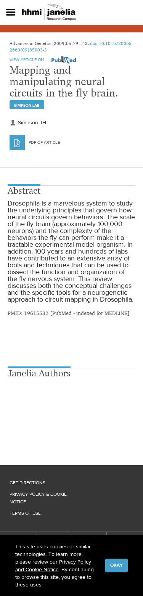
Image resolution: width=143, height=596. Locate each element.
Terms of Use (25, 513)
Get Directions (27, 482)
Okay (116, 565)
